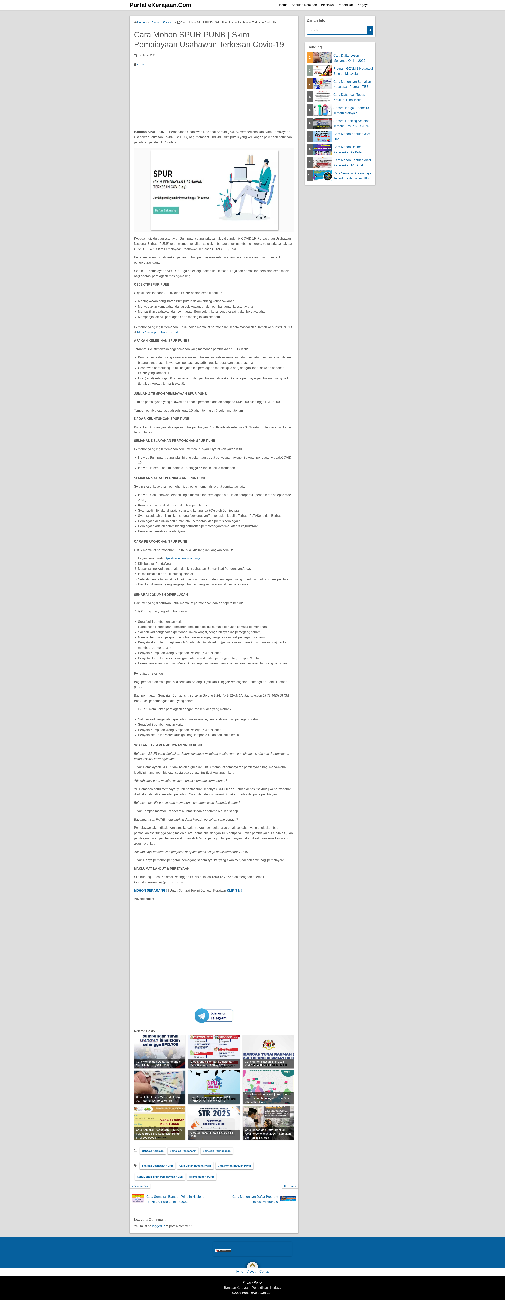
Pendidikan (346, 5)
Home (283, 5)
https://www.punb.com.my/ (182, 558)
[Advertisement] (214, 98)
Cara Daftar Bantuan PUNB (195, 1165)
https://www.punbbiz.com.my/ (157, 332)
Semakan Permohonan (217, 1150)
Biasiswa (327, 5)
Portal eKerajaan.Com (160, 5)
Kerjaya (363, 5)
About (251, 1271)
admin (141, 64)
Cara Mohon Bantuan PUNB (234, 1165)
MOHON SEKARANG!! (150, 890)
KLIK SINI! (234, 890)
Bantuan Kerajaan (304, 5)
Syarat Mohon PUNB (201, 1176)
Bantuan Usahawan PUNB (157, 1165)
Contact (264, 1271)
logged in (158, 1226)
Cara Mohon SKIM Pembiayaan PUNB (160, 1176)
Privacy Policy (253, 1282)
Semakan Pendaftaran (183, 1150)
